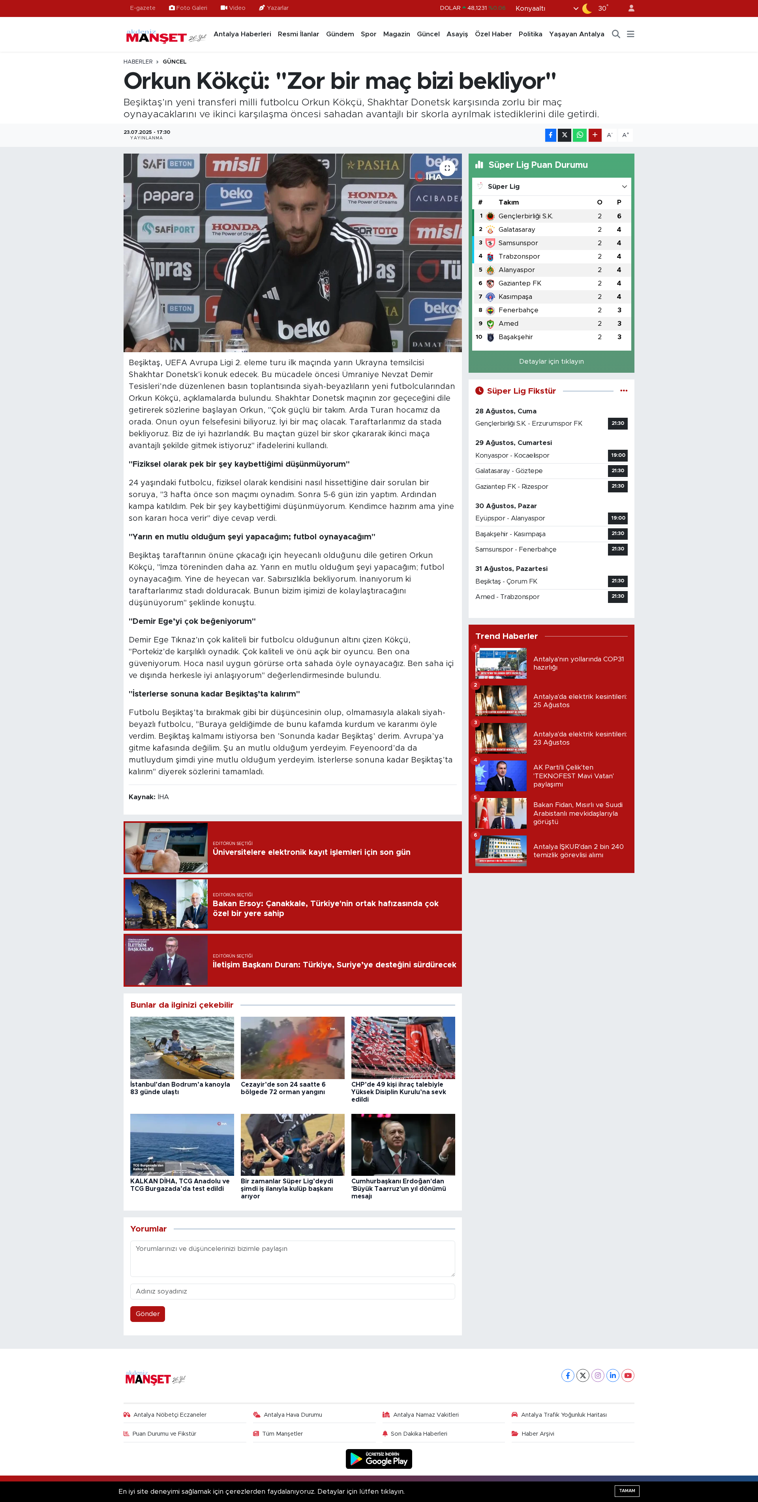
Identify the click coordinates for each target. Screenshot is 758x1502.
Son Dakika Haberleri (419, 1434)
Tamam (627, 1491)
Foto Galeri (191, 8)
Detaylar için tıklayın (551, 361)
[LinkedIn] (612, 1375)
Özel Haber (493, 34)
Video (237, 8)
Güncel (428, 34)
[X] (582, 1375)
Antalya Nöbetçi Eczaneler (169, 1415)
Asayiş (457, 34)
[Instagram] (597, 1375)
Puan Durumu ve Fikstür (164, 1434)
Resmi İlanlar (298, 34)
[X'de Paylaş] (564, 135)
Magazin (396, 34)
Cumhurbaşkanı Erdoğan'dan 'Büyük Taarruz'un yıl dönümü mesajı (398, 1189)
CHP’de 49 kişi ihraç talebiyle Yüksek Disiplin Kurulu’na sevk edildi (398, 1092)
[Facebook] (567, 1375)
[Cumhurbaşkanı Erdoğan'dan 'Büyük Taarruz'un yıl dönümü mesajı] (403, 1144)
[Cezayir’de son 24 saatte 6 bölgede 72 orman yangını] (293, 1047)
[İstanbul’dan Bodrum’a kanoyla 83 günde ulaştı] (182, 1047)
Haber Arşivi (538, 1434)
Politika (530, 34)
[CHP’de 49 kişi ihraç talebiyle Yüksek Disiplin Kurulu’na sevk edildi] (403, 1047)
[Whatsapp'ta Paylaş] (580, 135)
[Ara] (616, 34)
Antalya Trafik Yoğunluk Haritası (564, 1415)
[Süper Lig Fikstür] (624, 391)
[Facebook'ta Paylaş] (550, 135)
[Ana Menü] (630, 34)
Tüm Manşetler (282, 1434)
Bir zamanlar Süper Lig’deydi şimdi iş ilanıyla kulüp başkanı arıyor (287, 1189)
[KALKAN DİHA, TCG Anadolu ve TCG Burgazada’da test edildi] (182, 1144)
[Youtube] (627, 1375)
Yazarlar (278, 8)
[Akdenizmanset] (167, 34)
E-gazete (143, 8)
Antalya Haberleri (242, 34)
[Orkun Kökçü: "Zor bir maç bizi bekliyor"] (293, 253)
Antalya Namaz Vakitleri (426, 1415)
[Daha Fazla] (595, 135)
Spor (369, 34)
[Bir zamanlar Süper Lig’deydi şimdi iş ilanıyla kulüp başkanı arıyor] (293, 1144)
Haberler (138, 62)
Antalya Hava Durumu (293, 1415)
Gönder (148, 1313)
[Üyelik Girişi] (628, 8)
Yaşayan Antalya (576, 34)
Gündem (340, 34)
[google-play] (379, 1458)
